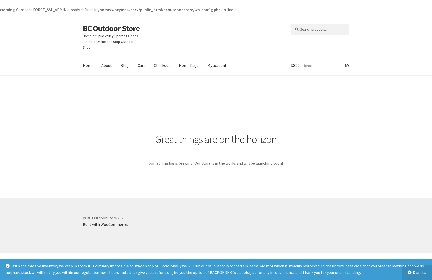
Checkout (162, 65)
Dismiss (419, 272)
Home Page (189, 65)
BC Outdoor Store (111, 28)
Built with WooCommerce (105, 224)
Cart (141, 65)
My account (217, 65)
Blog (125, 65)
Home (88, 65)
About (107, 65)
